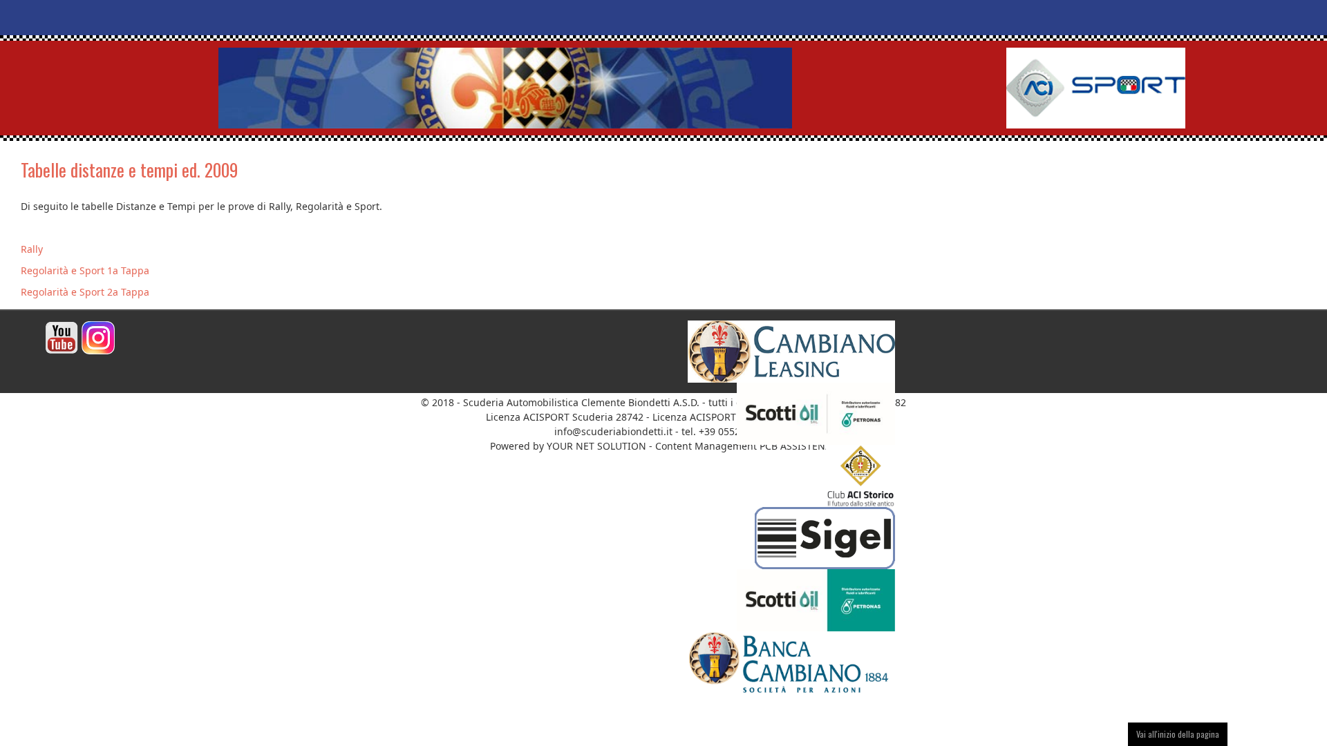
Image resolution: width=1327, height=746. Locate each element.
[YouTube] (61, 337)
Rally (32, 249)
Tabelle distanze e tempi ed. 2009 (129, 169)
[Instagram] (98, 337)
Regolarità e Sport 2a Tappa (85, 291)
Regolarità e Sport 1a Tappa (85, 270)
